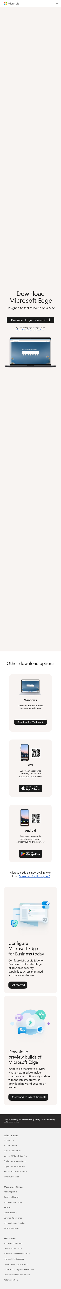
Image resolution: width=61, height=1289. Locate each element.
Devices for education (13, 1248)
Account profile (10, 1191)
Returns (7, 1207)
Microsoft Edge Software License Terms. (30, 330)
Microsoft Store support (14, 1202)
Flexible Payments (11, 1228)
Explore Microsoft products (15, 1171)
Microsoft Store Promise (14, 1223)
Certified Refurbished (13, 1218)
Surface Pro (9, 1140)
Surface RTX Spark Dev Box (15, 1156)
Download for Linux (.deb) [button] (34, 876)
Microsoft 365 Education (14, 1259)
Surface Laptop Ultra (12, 1150)
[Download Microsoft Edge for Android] (30, 854)
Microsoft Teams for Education (17, 1253)
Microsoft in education (13, 1243)
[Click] (30, 351)
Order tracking (10, 1212)
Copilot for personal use (14, 1166)
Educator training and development (19, 1269)
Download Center (11, 1197)
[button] (56, 3)
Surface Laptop (10, 1145)
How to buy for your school (15, 1264)
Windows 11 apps (11, 1176)
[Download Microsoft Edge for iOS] (30, 788)
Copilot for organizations (14, 1161)
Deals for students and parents (17, 1274)
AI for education (11, 1280)
